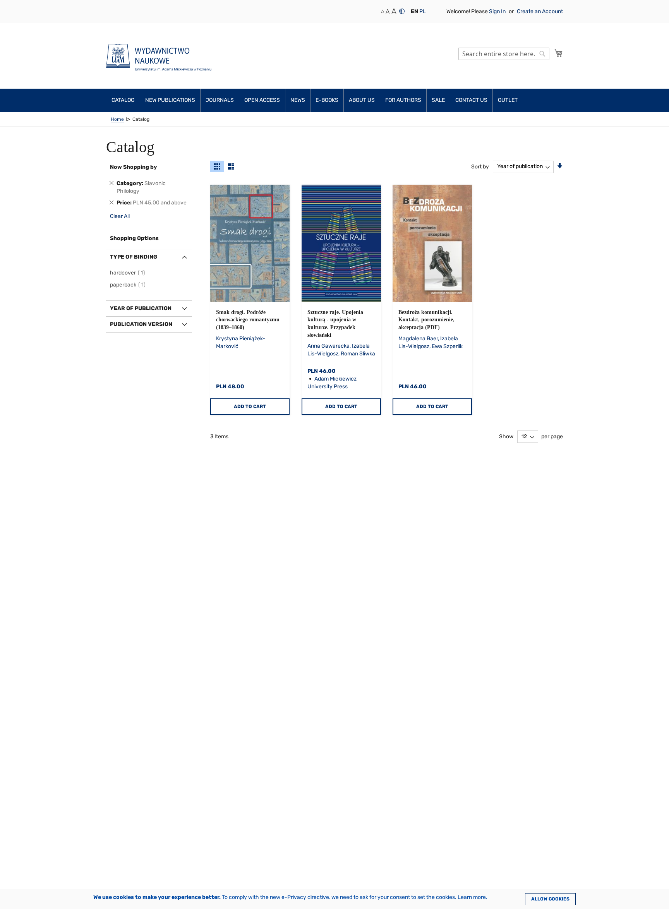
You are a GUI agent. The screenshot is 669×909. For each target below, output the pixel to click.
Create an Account (540, 11)
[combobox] (503, 54)
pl (422, 11)
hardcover (129, 272)
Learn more (472, 897)
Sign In (498, 11)
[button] (414, 11)
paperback (129, 284)
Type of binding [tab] (133, 257)
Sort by (480, 166)
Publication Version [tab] (141, 324)
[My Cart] (558, 53)
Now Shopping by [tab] (133, 167)
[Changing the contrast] (402, 11)
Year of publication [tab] (141, 308)
